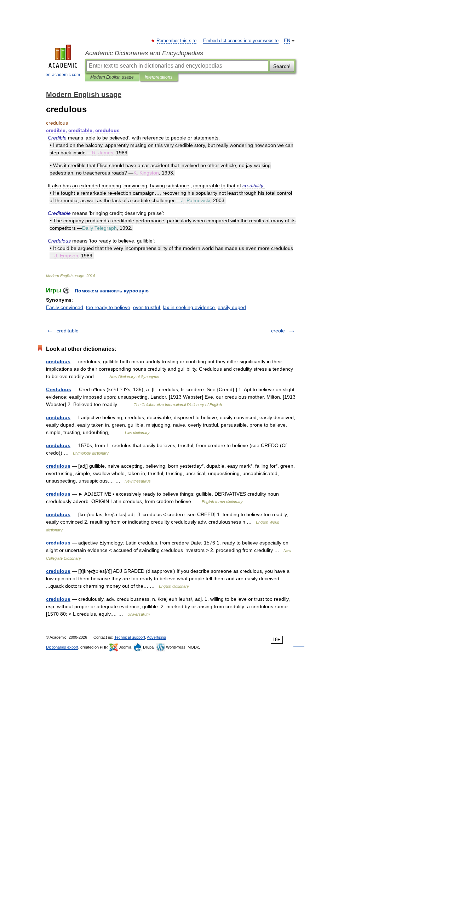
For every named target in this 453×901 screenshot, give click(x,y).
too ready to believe (108, 307)
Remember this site (176, 40)
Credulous (58, 389)
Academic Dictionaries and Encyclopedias (144, 53)
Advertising (156, 637)
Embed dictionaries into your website (241, 40)
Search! (282, 66)
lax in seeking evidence (189, 307)
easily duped (232, 307)
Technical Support (129, 637)
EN (287, 40)
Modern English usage (112, 77)
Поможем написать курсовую (112, 290)
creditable (68, 330)
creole (278, 330)
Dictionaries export (62, 647)
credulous (58, 361)
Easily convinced (64, 307)
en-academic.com (63, 74)
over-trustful (146, 307)
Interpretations (158, 77)
